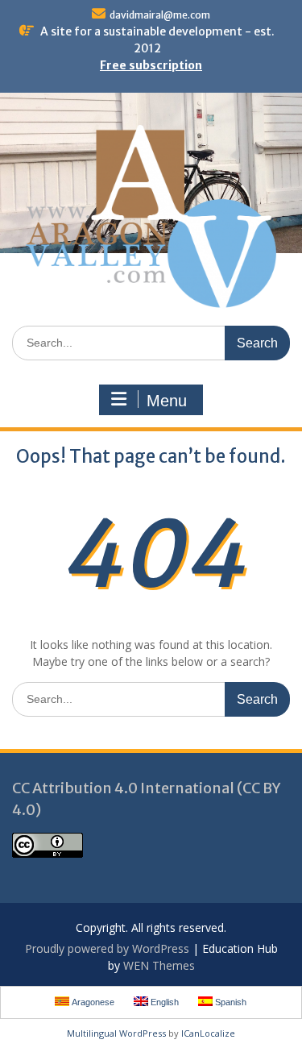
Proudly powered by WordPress (107, 948)
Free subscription (151, 65)
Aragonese (91, 1002)
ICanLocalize (208, 1033)
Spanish (229, 1002)
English (163, 1002)
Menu (167, 401)
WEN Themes (159, 965)
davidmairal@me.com (160, 15)
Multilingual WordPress (116, 1033)
